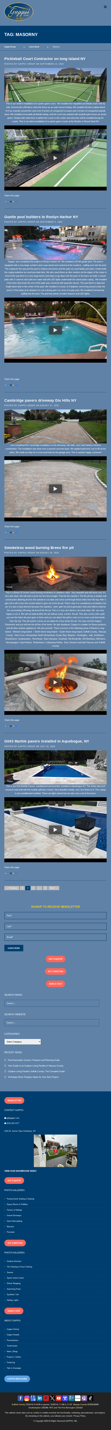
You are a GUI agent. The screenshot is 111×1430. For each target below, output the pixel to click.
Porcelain (11, 1232)
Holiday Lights (13, 1300)
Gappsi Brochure (17, 1379)
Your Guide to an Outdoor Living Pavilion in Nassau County (35, 1065)
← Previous (11, 888)
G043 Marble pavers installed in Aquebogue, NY (46, 741)
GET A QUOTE (55, 959)
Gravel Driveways (14, 1215)
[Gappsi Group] (18, 11)
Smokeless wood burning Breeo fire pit (39, 548)
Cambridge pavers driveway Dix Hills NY (40, 400)
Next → (53, 888)
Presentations (12, 1340)
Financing (11, 1362)
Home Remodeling (14, 1221)
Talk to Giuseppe (14, 1368)
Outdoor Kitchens (14, 1261)
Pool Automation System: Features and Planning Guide (34, 1060)
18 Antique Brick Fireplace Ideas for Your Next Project (33, 1077)
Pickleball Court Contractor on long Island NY (45, 59)
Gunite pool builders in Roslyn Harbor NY (41, 217)
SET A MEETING (55, 971)
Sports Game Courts (15, 1278)
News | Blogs (12, 1351)
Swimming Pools (14, 1289)
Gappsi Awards (13, 1335)
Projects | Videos (14, 1357)
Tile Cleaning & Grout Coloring (19, 1267)
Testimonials (12, 1346)
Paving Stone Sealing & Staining (20, 1199)
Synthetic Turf (13, 1294)
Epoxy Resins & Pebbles (17, 1204)
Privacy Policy (79, 1416)
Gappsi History (13, 1329)
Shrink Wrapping (14, 1283)
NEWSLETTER (14, 1100)
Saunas (10, 1272)
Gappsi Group (26, 64)
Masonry (10, 1226)
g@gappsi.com (13, 1118)
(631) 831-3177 (13, 1123)
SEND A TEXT (55, 984)
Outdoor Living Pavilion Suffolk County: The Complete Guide (36, 1071)
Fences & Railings (14, 1210)
